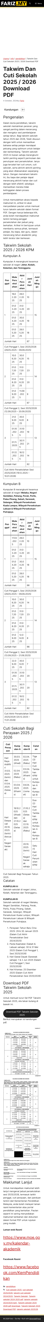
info (12, 59)
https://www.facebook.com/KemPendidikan (21, 1273)
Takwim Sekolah (21, 1296)
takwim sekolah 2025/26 (27, 1309)
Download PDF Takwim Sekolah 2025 (22, 1013)
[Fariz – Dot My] (14, 3)
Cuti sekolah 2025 (14, 1290)
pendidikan (20, 59)
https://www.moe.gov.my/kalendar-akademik (21, 1243)
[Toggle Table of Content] (21, 109)
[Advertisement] (22, 34)
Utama (6, 59)
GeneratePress (35, 1319)
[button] (30, 3)
